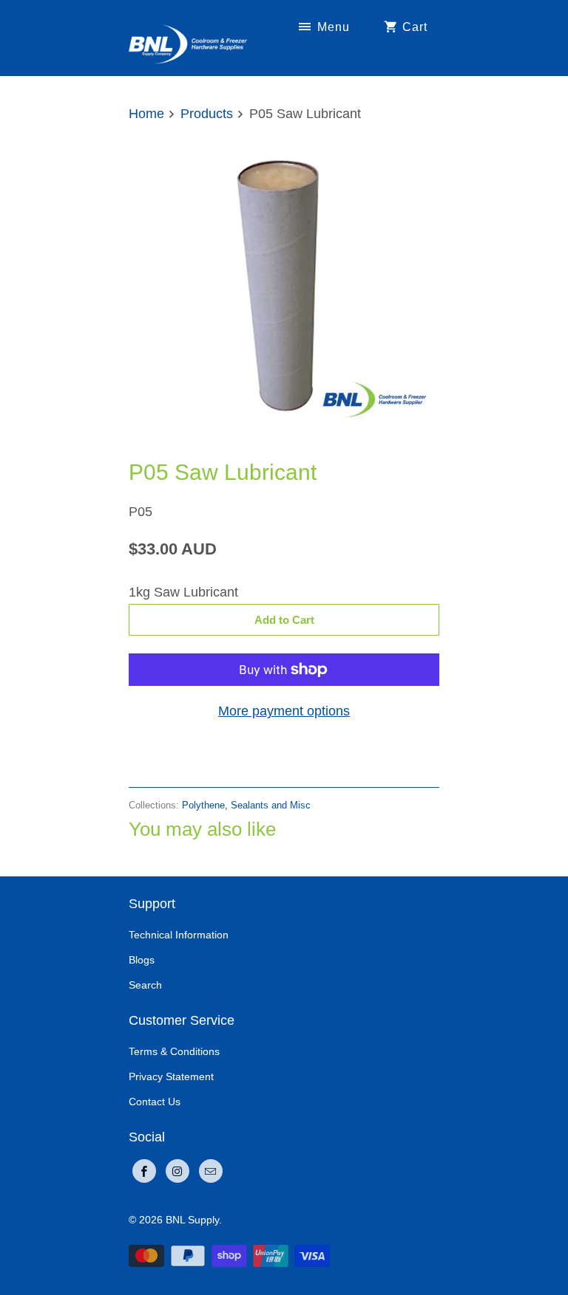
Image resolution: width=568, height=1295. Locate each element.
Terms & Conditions (174, 1051)
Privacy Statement (171, 1076)
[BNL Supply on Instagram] (177, 1171)
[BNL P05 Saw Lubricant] (284, 287)
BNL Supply (192, 1220)
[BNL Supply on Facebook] (144, 1171)
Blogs (142, 960)
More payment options (284, 711)
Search (145, 985)
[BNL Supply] (188, 37)
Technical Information (179, 935)
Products (206, 113)
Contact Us (154, 1101)
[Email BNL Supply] (211, 1171)
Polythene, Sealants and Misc (246, 805)
